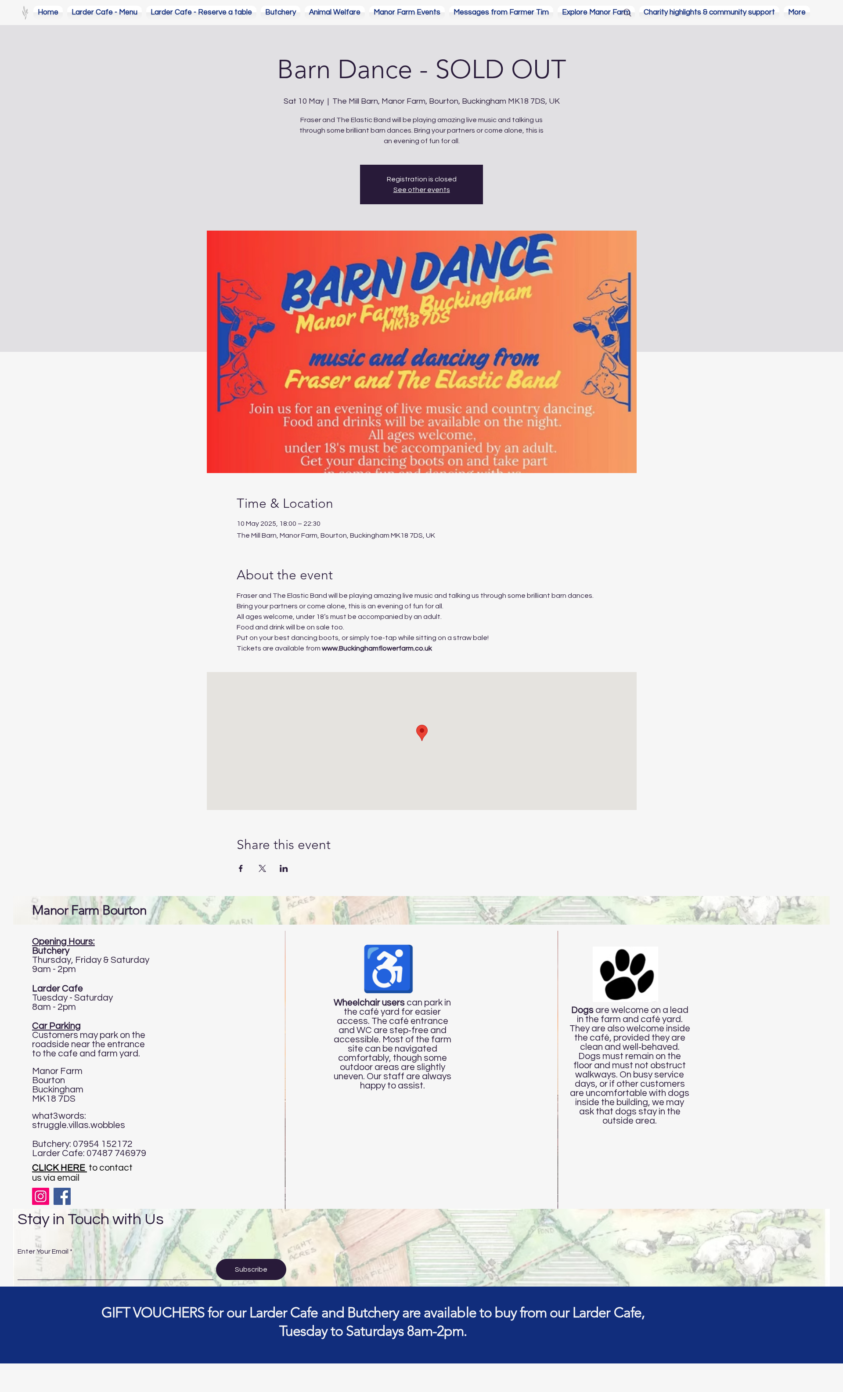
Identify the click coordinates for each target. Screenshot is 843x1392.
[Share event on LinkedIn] (284, 868)
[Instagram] (40, 1196)
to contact (82, 1167)
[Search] (627, 13)
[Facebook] (62, 1196)
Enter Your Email (43, 1251)
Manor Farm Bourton (89, 910)
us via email (55, 1177)
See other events (421, 189)
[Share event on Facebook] (241, 868)
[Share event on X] (262, 868)
